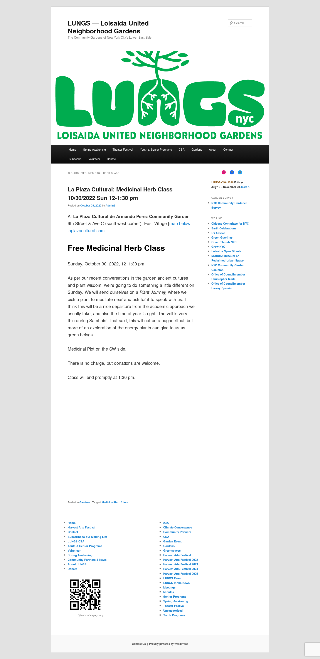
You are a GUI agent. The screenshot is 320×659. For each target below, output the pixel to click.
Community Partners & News (87, 559)
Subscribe (75, 159)
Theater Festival (123, 149)
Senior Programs (174, 596)
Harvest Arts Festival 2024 (180, 569)
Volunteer (94, 159)
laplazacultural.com (86, 230)
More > (245, 187)
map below (179, 223)
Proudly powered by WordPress (168, 644)
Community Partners (177, 532)
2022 (166, 523)
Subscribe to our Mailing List (87, 537)
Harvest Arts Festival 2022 (180, 559)
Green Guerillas (221, 237)
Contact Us (139, 644)
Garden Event (172, 541)
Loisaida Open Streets (226, 251)
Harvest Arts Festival (81, 527)
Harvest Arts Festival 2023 (180, 564)
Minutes (168, 592)
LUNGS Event (172, 578)
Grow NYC (218, 246)
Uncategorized (173, 610)
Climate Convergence (177, 527)
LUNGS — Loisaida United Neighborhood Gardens (108, 26)
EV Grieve (218, 233)
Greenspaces (172, 550)
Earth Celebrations (223, 228)
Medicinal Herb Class (115, 502)
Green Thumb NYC (223, 242)
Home (72, 149)
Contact (228, 149)
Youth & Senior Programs (156, 149)
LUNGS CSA (76, 541)
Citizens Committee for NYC (230, 223)
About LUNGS (77, 564)
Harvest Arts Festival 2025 (180, 573)
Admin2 (110, 205)
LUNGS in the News (176, 583)
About (212, 149)
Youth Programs (174, 615)
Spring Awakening (94, 149)
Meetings (169, 587)
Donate (111, 159)
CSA (182, 149)
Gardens (197, 149)
